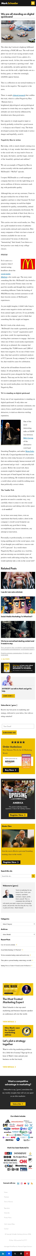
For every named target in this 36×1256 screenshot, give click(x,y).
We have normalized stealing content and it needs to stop (15, 955)
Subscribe (6, 1213)
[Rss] (32, 1183)
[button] (33, 3)
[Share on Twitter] (15, 1253)
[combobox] (16, 876)
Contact (6, 1229)
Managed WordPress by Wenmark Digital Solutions (18, 1246)
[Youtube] (25, 1183)
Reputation (7, 1208)
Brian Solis (30, 451)
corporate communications (14, 653)
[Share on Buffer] (21, 1253)
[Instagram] (22, 1183)
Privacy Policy (7, 1217)
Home (5, 1192)
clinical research (19, 95)
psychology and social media (24, 647)
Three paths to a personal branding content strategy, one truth (16, 960)
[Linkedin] (18, 1183)
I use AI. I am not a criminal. (8, 945)
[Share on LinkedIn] (3, 1253)
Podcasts (6, 1197)
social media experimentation (10, 649)
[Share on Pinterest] (27, 1253)
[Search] (33, 876)
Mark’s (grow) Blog (9, 1224)
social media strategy (28, 649)
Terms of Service (8, 1202)
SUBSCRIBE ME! (9, 732)
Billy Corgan (28, 438)
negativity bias (9, 647)
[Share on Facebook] (9, 1253)
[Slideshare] (28, 1183)
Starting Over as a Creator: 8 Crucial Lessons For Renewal (16, 965)
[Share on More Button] (33, 1253)
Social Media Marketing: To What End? (11, 950)
